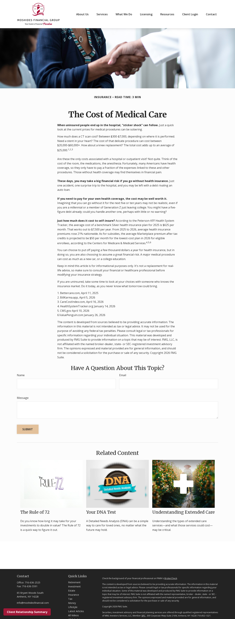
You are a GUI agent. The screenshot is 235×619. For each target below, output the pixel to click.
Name (21, 375)
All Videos (73, 615)
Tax (70, 598)
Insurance (73, 594)
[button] (82, 14)
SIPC (143, 615)
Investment (74, 586)
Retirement (74, 582)
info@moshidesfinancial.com (33, 602)
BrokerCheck (170, 578)
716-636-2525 (32, 582)
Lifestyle (72, 607)
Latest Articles (76, 611)
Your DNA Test (101, 512)
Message (23, 398)
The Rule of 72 (35, 512)
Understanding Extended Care (183, 512)
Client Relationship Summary (27, 612)
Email (122, 375)
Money (72, 603)
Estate (71, 590)
